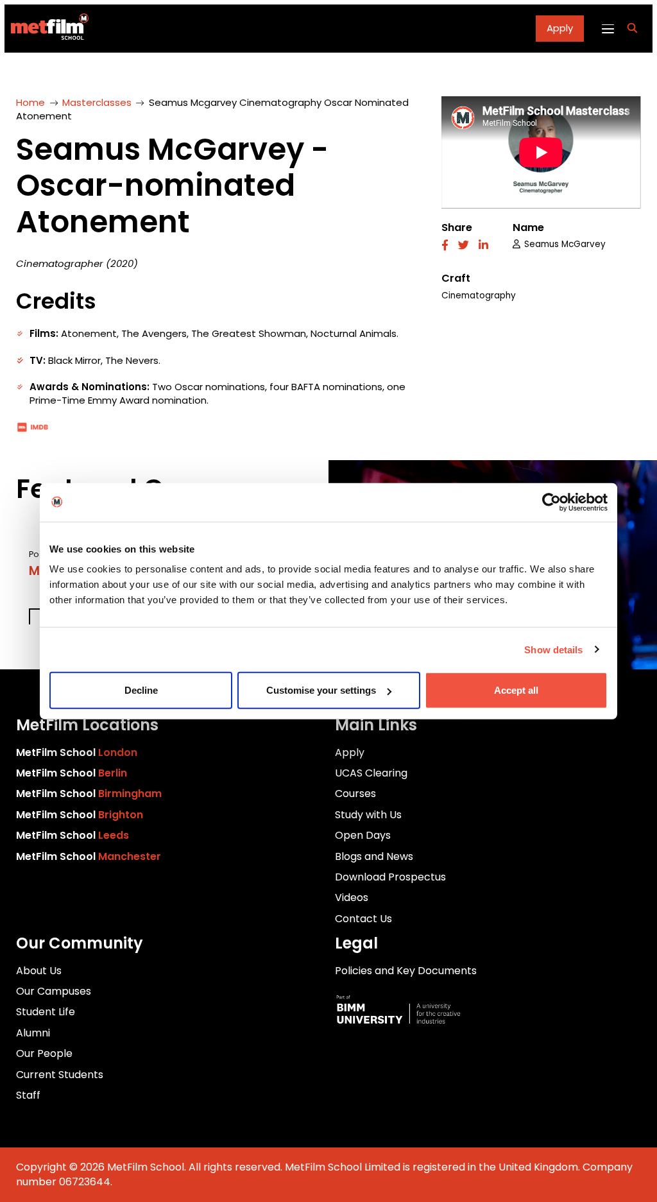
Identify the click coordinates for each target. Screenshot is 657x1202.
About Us (39, 970)
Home (30, 102)
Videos (351, 897)
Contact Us (363, 918)
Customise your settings (321, 690)
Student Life (45, 1011)
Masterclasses (97, 102)
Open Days (363, 835)
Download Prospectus (390, 877)
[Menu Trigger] (607, 28)
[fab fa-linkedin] (483, 246)
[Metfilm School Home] (46, 28)
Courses (355, 793)
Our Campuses (53, 991)
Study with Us (368, 814)
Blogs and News (374, 856)
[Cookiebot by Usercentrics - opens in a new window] (551, 501)
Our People (44, 1053)
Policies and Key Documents (406, 970)
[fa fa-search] (632, 28)
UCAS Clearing (371, 773)
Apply (560, 28)
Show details (553, 649)
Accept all (516, 690)
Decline (141, 690)
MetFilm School (76, 752)
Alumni (33, 1033)
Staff (28, 1095)
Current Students (59, 1074)
